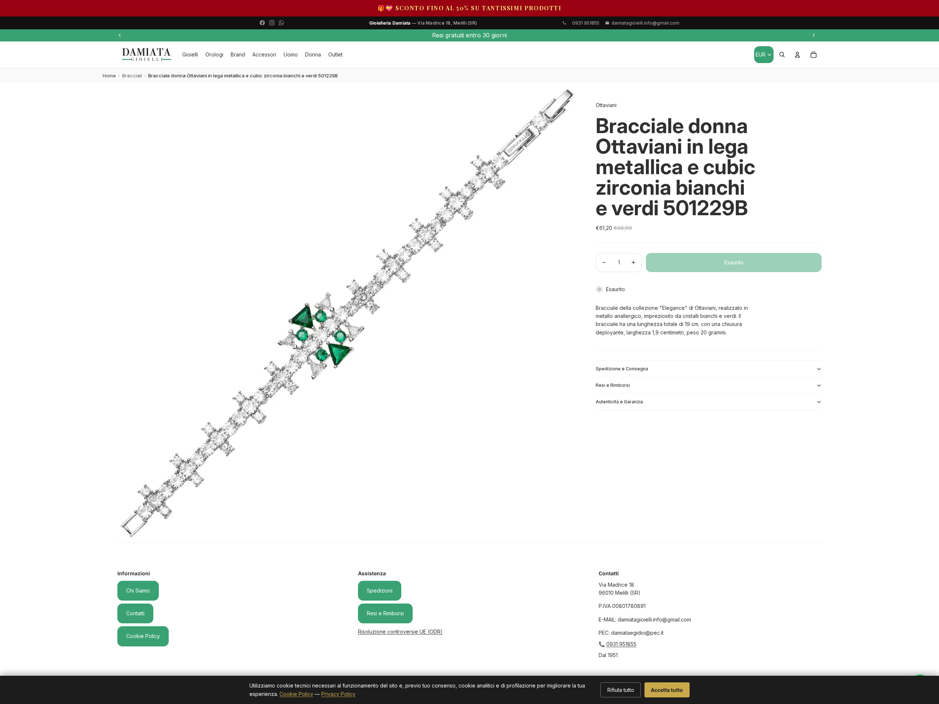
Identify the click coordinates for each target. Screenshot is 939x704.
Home (109, 75)
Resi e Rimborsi (613, 385)
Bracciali (132, 75)
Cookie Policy (143, 636)
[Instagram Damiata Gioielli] (271, 22)
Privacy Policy (338, 694)
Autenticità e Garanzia (619, 401)
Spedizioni (379, 590)
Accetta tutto (667, 690)
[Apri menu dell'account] (797, 55)
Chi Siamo (138, 590)
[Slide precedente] (120, 35)
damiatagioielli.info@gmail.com (645, 23)
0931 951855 (621, 644)
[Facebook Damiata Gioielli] (262, 22)
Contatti (135, 613)
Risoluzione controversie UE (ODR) (400, 631)
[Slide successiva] (813, 35)
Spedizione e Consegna (622, 368)
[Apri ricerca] (782, 55)
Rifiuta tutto (620, 690)
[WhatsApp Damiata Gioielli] (281, 22)
